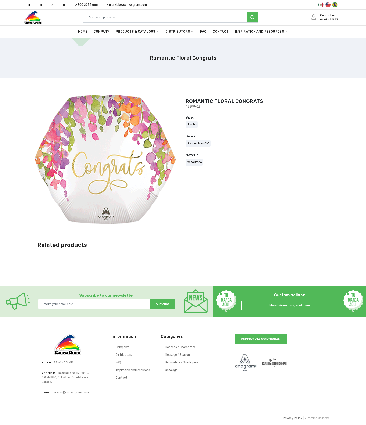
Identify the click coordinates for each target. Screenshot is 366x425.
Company (102, 31)
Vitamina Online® (316, 418)
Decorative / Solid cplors (181, 362)
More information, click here (289, 305)
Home (82, 31)
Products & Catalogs (135, 31)
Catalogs (171, 370)
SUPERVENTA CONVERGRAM (260, 339)
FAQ (203, 31)
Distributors (177, 31)
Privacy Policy (292, 418)
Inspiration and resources (259, 31)
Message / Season (177, 355)
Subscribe (162, 304)
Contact (221, 31)
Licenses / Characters (180, 347)
